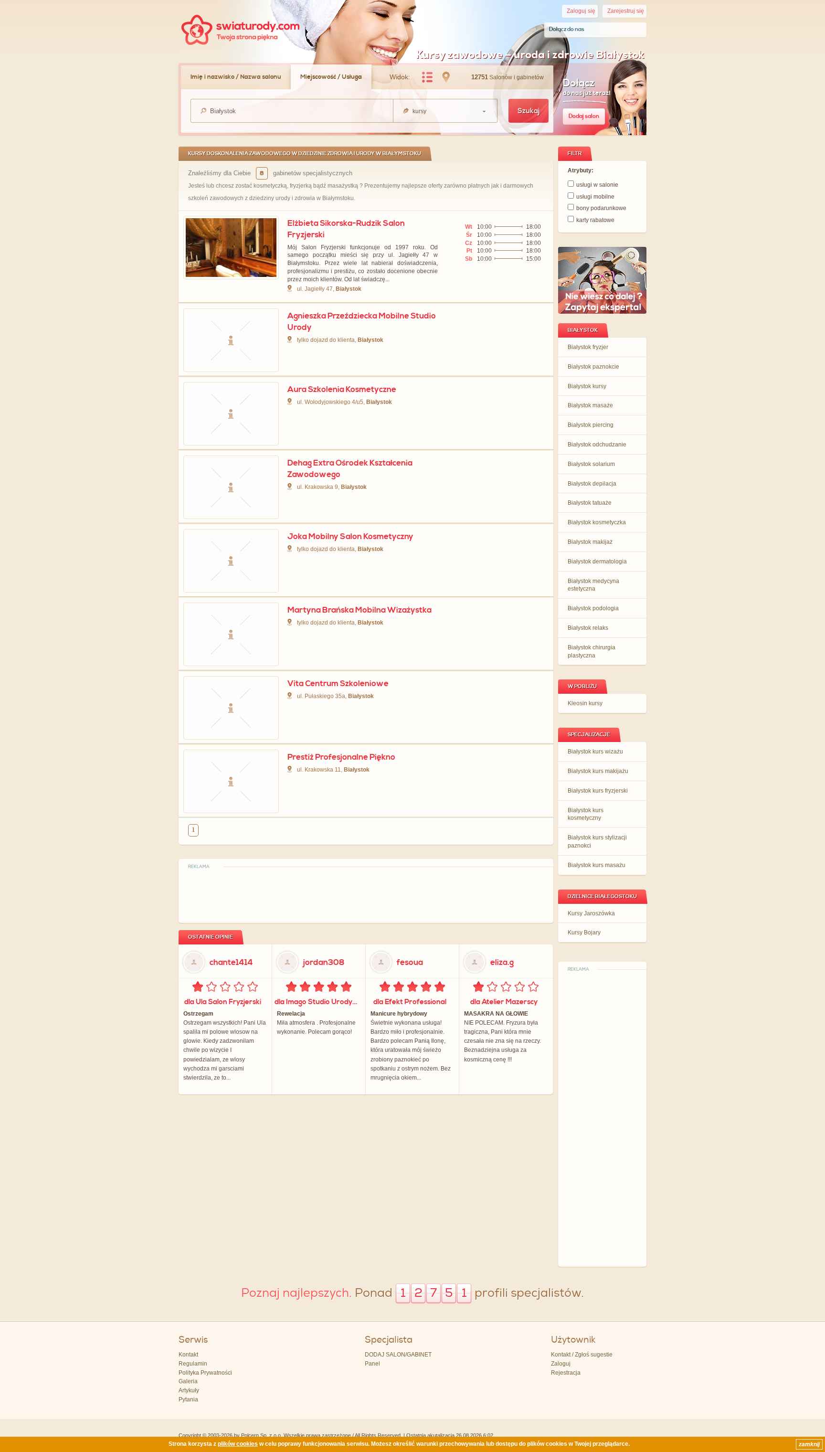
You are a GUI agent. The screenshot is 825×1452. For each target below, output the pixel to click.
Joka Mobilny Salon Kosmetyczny (350, 536)
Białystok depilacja (592, 483)
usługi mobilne (595, 196)
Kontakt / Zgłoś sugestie (582, 1354)
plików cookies (238, 1444)
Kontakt (188, 1354)
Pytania (188, 1399)
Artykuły (189, 1390)
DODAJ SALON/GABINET (398, 1354)
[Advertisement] (602, 1118)
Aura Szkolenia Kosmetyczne (341, 389)
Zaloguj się (581, 11)
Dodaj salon (584, 116)
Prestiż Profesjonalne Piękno (341, 757)
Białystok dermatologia (597, 561)
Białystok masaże (590, 405)
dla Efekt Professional (409, 1002)
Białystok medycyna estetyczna (593, 585)
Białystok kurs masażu (596, 865)
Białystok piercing (590, 425)
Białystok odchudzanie (597, 444)
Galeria (188, 1381)
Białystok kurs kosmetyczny (585, 814)
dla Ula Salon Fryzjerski (222, 1002)
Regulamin (193, 1363)
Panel (372, 1363)
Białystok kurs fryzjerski (598, 790)
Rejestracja (566, 1372)
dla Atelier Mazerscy (504, 1002)
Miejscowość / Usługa (331, 77)
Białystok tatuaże (590, 502)
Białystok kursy (587, 386)
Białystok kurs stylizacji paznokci (597, 841)
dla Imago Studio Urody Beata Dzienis (318, 1002)
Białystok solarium (591, 464)
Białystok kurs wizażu (595, 751)
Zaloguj (561, 1363)
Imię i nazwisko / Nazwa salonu (235, 77)
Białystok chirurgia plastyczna (591, 651)
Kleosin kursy (585, 703)
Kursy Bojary (584, 932)
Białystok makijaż (590, 542)
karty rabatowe (595, 220)
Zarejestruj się (625, 11)
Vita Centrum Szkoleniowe (338, 683)
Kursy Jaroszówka (591, 913)
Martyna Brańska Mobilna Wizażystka (359, 610)
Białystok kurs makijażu (598, 771)
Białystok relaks (588, 628)
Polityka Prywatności (205, 1372)
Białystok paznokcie (593, 366)
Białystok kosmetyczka (597, 522)
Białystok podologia (593, 608)
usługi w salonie (597, 184)
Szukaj (528, 111)
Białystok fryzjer (588, 347)
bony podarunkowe (601, 208)
